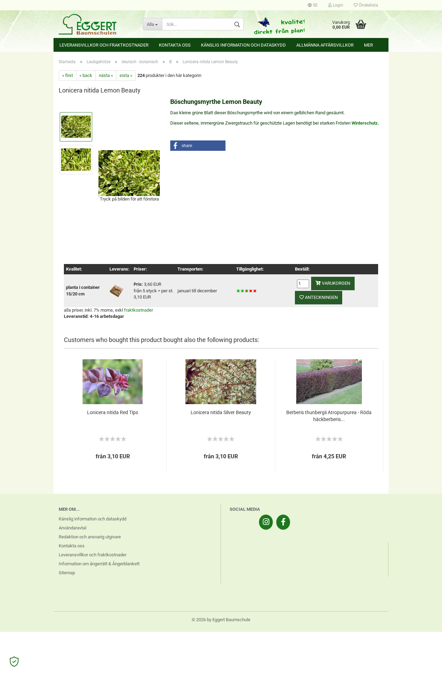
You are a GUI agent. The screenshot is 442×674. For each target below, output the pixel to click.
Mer (368, 45)
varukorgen (335, 283)
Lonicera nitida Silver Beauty (221, 412)
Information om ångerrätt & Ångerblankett (99, 563)
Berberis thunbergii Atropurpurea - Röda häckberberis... (329, 416)
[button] (197, 145)
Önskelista (368, 5)
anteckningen (321, 297)
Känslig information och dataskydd (243, 45)
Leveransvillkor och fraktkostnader (103, 45)
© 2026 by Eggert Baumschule (221, 619)
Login (337, 5)
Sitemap (67, 572)
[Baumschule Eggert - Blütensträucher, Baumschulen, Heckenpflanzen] (95, 24)
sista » (125, 75)
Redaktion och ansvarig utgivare (90, 536)
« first (67, 75)
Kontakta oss (175, 45)
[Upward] (423, 663)
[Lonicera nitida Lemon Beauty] (129, 172)
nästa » (106, 75)
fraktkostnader (138, 310)
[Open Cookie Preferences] (14, 662)
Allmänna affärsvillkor (325, 45)
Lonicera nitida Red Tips (112, 412)
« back (85, 75)
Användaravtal (72, 527)
